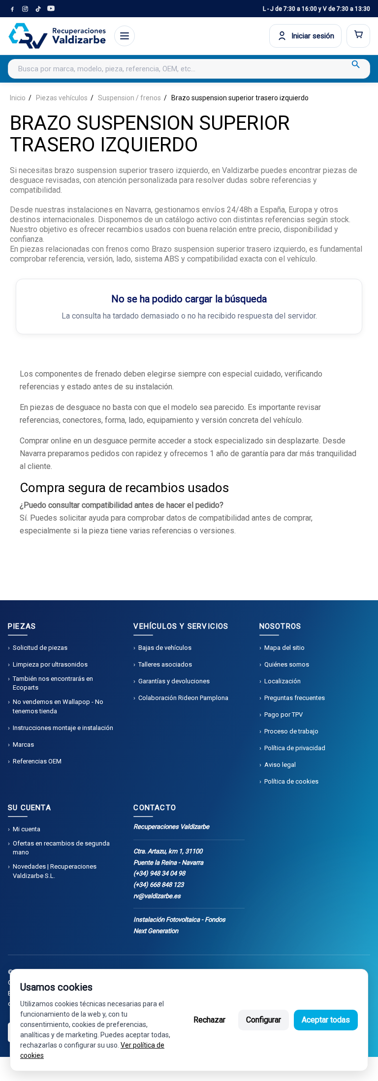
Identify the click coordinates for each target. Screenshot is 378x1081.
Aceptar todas (326, 1019)
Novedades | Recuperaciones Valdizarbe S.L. (54, 871)
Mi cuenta (26, 829)
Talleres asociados (165, 664)
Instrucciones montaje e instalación (63, 727)
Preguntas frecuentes (294, 697)
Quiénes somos (286, 664)
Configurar (263, 1019)
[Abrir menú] (124, 36)
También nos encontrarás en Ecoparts (53, 683)
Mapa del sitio (284, 647)
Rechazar (209, 1019)
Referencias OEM (37, 761)
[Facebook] (12, 8)
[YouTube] (50, 8)
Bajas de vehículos (164, 647)
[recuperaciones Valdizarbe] (57, 36)
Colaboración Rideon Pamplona (183, 697)
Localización (282, 681)
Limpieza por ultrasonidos (50, 664)
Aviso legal (280, 764)
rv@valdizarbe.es (157, 896)
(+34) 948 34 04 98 (159, 873)
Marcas (23, 744)
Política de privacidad (294, 748)
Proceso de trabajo (291, 731)
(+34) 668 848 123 (158, 884)
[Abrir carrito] (358, 36)
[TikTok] (37, 8)
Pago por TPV (283, 714)
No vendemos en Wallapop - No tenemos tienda (58, 706)
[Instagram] (25, 8)
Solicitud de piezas (40, 647)
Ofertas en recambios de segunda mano (61, 848)
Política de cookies (291, 781)
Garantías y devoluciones (174, 681)
